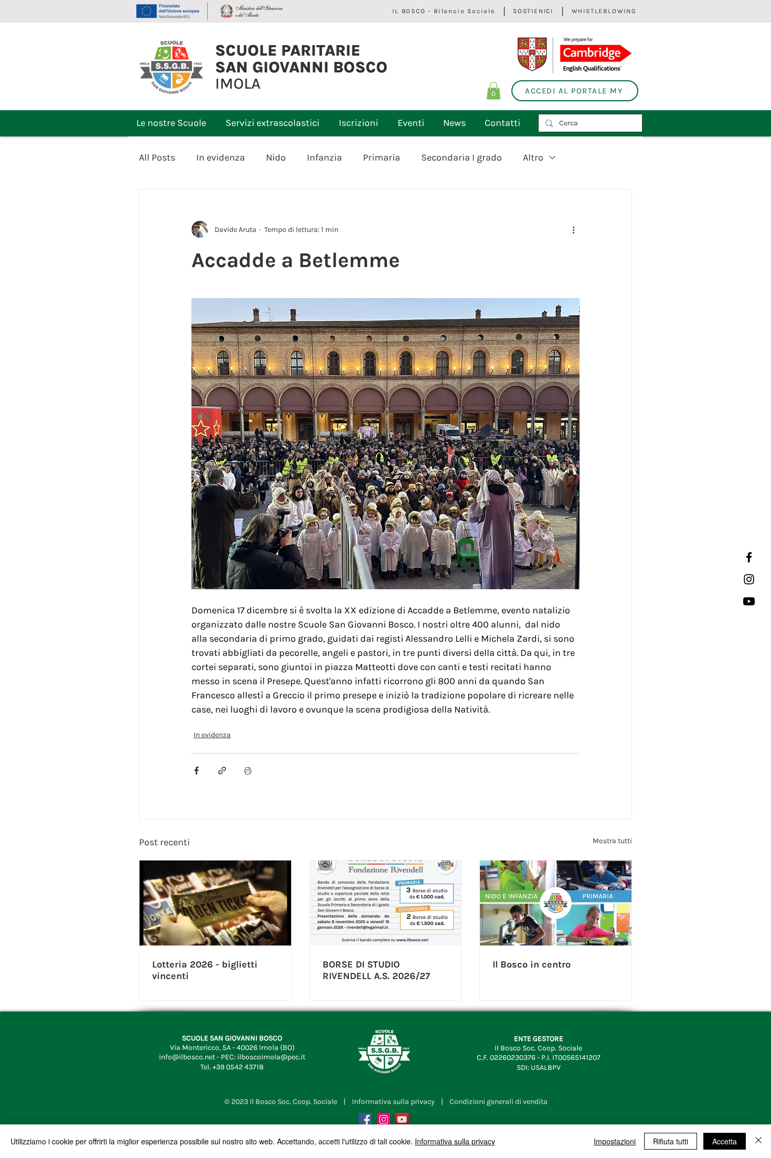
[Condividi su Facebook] (196, 770)
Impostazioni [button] (615, 1141)
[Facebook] (749, 557)
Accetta (724, 1141)
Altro (533, 157)
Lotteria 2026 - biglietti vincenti (205, 970)
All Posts (157, 157)
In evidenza (220, 157)
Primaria (381, 157)
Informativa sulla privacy (393, 1101)
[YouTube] (402, 1119)
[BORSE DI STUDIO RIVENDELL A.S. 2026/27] (386, 902)
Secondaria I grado (461, 157)
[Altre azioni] (573, 229)
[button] (493, 90)
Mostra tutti (612, 840)
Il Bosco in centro (531, 964)
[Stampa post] (248, 770)
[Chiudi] (758, 1141)
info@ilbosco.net (187, 1057)
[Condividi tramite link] (222, 770)
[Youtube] (749, 601)
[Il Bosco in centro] (555, 902)
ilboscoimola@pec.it (271, 1057)
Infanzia (324, 157)
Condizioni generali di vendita (498, 1101)
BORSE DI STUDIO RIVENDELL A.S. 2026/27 (376, 970)
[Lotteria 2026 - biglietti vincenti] (215, 902)
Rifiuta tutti (670, 1141)
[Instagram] (749, 579)
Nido (276, 157)
